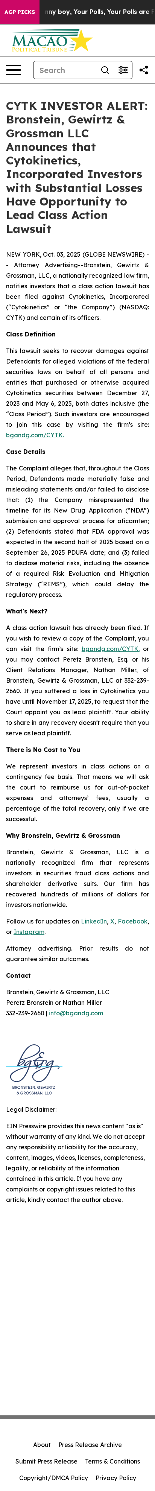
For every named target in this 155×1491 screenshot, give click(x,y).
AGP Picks (20, 12)
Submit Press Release (46, 1461)
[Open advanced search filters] (123, 70)
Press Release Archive (90, 1444)
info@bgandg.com (76, 1013)
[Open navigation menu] (13, 70)
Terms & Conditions (112, 1461)
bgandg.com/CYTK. (35, 435)
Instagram (29, 932)
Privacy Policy (116, 1478)
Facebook (132, 921)
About (42, 1444)
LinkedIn (94, 921)
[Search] (105, 70)
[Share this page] (143, 70)
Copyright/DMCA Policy (53, 1478)
